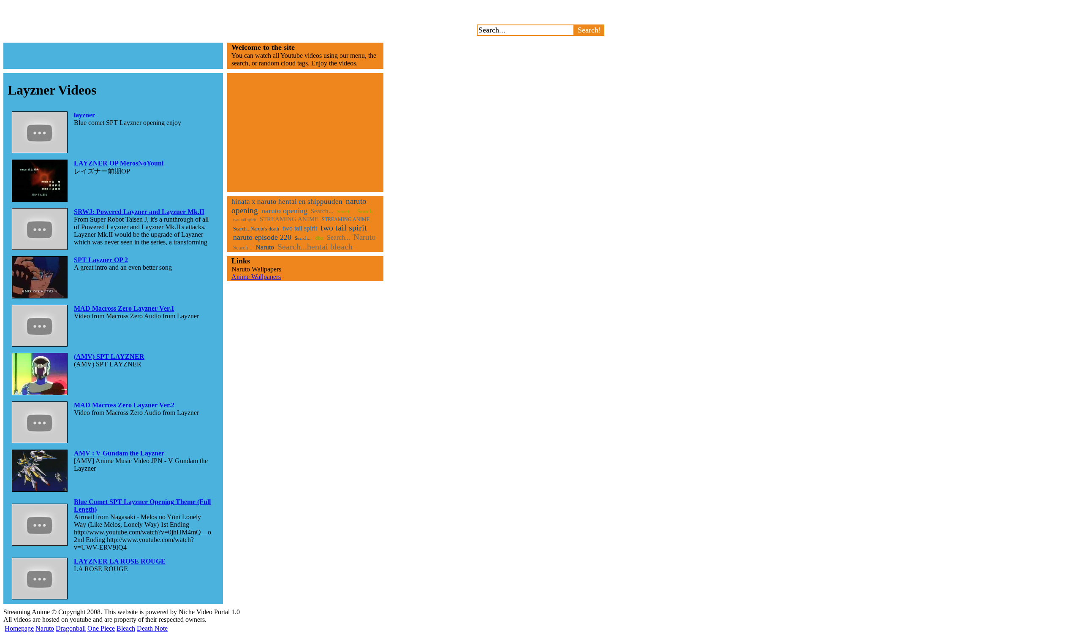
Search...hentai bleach (315, 246)
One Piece (101, 628)
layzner (84, 115)
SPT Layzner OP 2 (101, 259)
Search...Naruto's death (256, 229)
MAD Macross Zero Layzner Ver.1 (124, 308)
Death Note (152, 628)
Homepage (19, 628)
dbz (319, 238)
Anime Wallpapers (256, 276)
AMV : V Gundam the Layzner (119, 453)
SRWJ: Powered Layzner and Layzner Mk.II (139, 211)
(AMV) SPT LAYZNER (109, 356)
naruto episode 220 (262, 237)
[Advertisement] (113, 55)
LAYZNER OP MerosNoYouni (118, 163)
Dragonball (71, 628)
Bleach (126, 628)
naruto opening (284, 210)
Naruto (364, 237)
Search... (322, 211)
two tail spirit (244, 219)
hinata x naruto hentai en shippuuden (286, 202)
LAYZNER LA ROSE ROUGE (120, 561)
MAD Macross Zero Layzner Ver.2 (124, 405)
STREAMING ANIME (289, 219)
